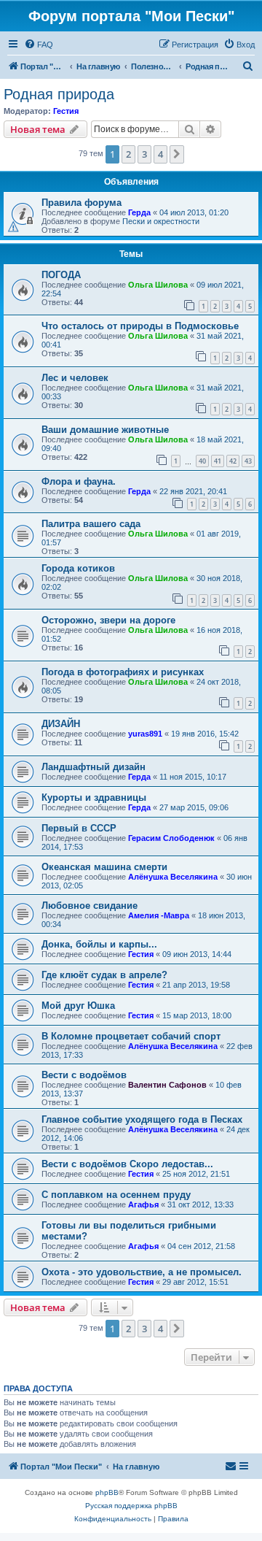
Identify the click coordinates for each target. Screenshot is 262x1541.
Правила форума (81, 202)
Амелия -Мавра (158, 915)
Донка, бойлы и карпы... (99, 944)
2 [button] (128, 154)
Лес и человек (74, 377)
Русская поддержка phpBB (131, 1506)
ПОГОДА (61, 274)
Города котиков (78, 568)
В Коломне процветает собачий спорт (131, 1036)
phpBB (107, 1492)
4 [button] (160, 154)
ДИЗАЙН (60, 723)
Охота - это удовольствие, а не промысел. (141, 1272)
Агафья (143, 1204)
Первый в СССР (78, 828)
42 (233, 461)
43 (248, 461)
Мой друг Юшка (78, 1005)
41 (217, 461)
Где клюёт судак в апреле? (104, 974)
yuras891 (145, 733)
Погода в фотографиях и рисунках (122, 671)
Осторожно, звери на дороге (108, 620)
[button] (177, 154)
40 (202, 461)
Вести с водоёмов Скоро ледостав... (127, 1163)
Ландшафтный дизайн (93, 766)
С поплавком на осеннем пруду (116, 1194)
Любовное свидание (89, 905)
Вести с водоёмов (84, 1074)
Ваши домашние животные (105, 429)
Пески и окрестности (160, 221)
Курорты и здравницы (93, 797)
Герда (139, 212)
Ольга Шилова (158, 284)
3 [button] (144, 154)
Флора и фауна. (78, 481)
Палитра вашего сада (90, 523)
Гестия (66, 111)
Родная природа (59, 94)
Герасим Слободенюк (171, 838)
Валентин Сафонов (167, 1084)
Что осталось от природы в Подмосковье (140, 325)
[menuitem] (38, 44)
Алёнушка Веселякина (173, 876)
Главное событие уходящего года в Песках (141, 1119)
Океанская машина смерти (104, 866)
